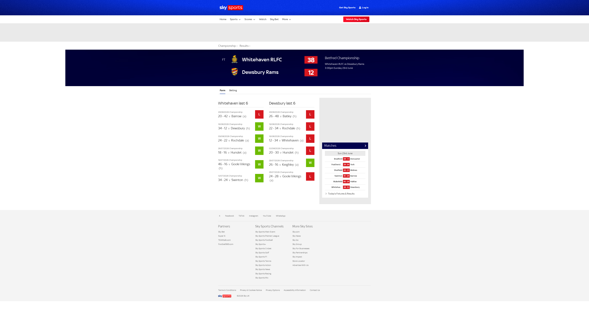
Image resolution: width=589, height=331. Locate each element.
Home (223, 19)
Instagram (253, 216)
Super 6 (221, 236)
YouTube (267, 216)
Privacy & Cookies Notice (251, 290)
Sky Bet (274, 19)
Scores (248, 19)
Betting (233, 90)
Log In (365, 7)
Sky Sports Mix (261, 278)
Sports (234, 19)
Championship (227, 45)
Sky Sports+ (260, 244)
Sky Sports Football (264, 240)
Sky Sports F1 (261, 257)
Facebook (229, 216)
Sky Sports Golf (262, 252)
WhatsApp (280, 216)
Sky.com (296, 232)
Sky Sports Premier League (267, 236)
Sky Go (295, 240)
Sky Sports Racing (263, 273)
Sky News (297, 236)
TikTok (241, 216)
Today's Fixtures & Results (341, 193)
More (285, 19)
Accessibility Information (295, 290)
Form (222, 90)
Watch (262, 19)
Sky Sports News (262, 269)
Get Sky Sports (347, 7)
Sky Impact (297, 257)
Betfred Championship (342, 58)
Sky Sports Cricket (263, 248)
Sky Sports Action (263, 265)
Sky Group (297, 244)
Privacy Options (273, 290)
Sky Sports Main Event (265, 232)
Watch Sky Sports (356, 19)
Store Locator (299, 261)
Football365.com (225, 244)
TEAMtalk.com (224, 240)
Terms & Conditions (227, 290)
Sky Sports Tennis (263, 261)
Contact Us (315, 290)
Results (244, 45)
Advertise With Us (300, 265)
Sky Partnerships (300, 252)
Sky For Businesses (301, 248)
